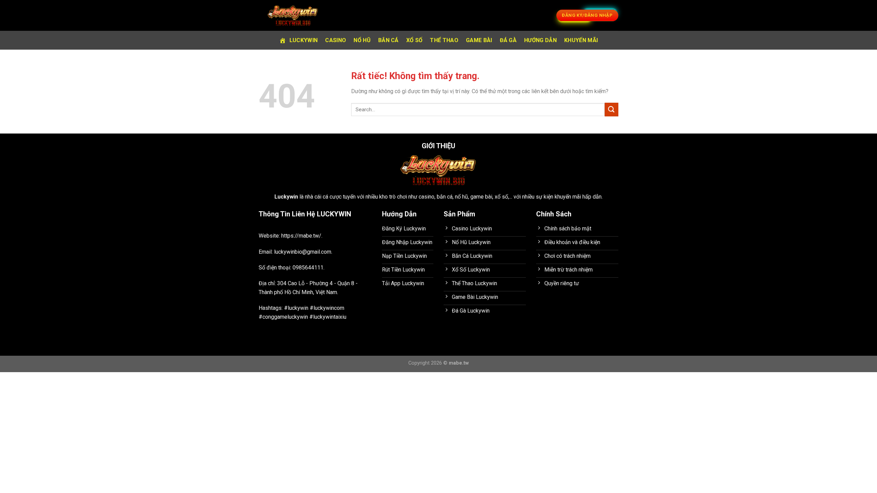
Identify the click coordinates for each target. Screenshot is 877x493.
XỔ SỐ (414, 40)
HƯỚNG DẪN (540, 40)
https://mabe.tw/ (301, 235)
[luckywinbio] (293, 15)
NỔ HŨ (362, 40)
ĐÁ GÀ (508, 40)
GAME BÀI (479, 40)
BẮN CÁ (388, 40)
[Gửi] (611, 109)
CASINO (335, 40)
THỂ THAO (444, 40)
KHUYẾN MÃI (581, 40)
